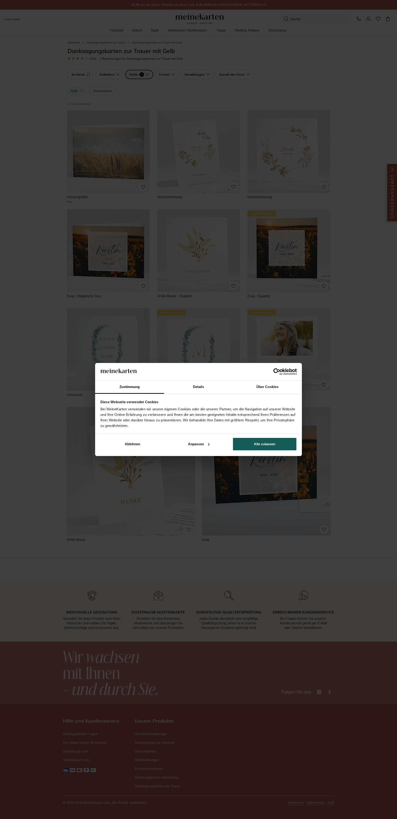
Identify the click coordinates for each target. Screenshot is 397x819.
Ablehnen (132, 444)
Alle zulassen (264, 444)
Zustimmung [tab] (129, 387)
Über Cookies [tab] (267, 387)
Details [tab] (198, 387)
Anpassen (196, 444)
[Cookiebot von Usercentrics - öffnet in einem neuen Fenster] (277, 371)
